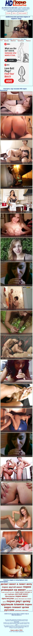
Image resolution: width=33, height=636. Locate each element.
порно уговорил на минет (16, 588)
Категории (8, 13)
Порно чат (15, 13)
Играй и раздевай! (23, 13)
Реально (28, 40)
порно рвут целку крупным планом (15, 603)
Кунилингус (21, 40)
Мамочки (13, 40)
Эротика (6, 40)
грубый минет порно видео (21, 610)
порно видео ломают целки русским (18, 607)
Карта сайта (15, 630)
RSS (21, 630)
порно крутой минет (12, 587)
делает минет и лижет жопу (16, 584)
